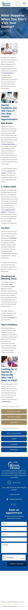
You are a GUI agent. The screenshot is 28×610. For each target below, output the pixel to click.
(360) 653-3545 (15, 494)
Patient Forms (14, 417)
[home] (5, 3)
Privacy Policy (4, 604)
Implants (14, 449)
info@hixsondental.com (16, 499)
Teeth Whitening (14, 433)
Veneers (14, 444)
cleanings (12, 317)
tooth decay (13, 238)
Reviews (14, 422)
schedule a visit (6, 401)
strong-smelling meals (8, 144)
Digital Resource (22, 606)
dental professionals (7, 73)
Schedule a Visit (14, 411)
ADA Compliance (13, 604)
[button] (24, 3)
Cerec (14, 439)
